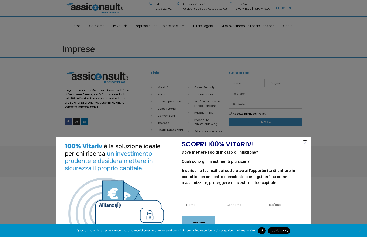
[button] (305, 142)
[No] (360, 230)
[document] (183, 118)
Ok (262, 230)
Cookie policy (279, 230)
